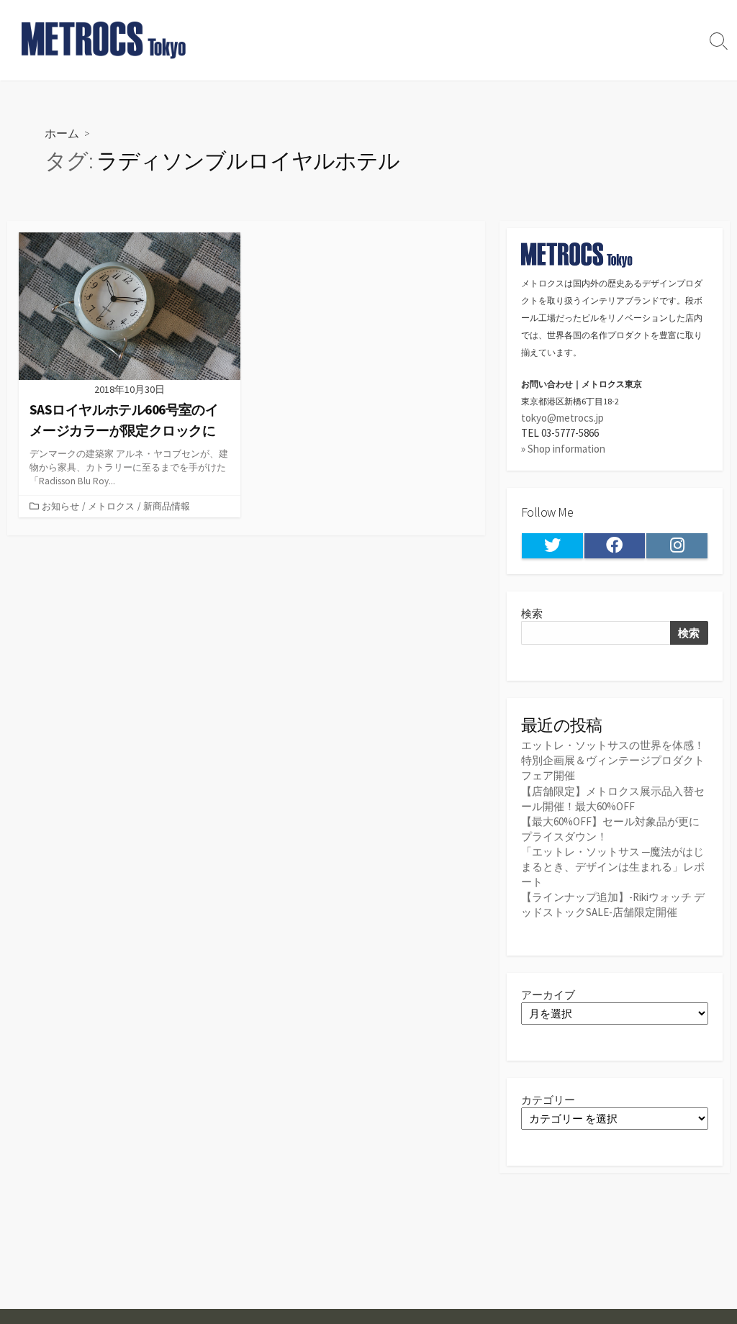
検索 (532, 613)
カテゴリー (548, 1100)
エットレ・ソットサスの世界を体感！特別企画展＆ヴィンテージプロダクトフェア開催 (613, 760)
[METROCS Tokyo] (104, 40)
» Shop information (563, 448)
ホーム (62, 133)
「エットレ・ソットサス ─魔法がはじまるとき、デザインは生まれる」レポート (613, 867)
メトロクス (111, 506)
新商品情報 (166, 506)
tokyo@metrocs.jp (562, 418)
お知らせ (60, 506)
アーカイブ (548, 995)
